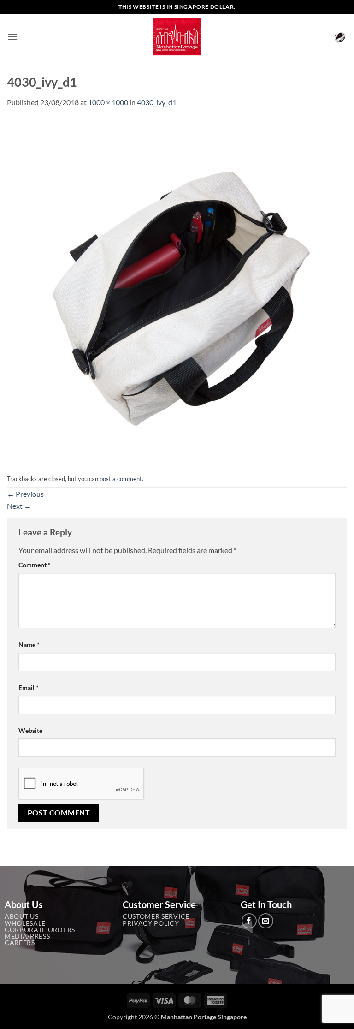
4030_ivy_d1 (157, 102)
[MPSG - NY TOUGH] (177, 37)
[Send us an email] (265, 920)
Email (28, 687)
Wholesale (25, 923)
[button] (12, 36)
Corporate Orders (40, 930)
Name (29, 644)
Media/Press (27, 936)
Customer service (156, 916)
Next (19, 505)
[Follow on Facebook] (249, 920)
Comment (34, 565)
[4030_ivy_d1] (177, 288)
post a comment (121, 478)
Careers (20, 942)
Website (30, 730)
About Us (21, 916)
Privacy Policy (151, 923)
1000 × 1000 (108, 102)
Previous (25, 493)
